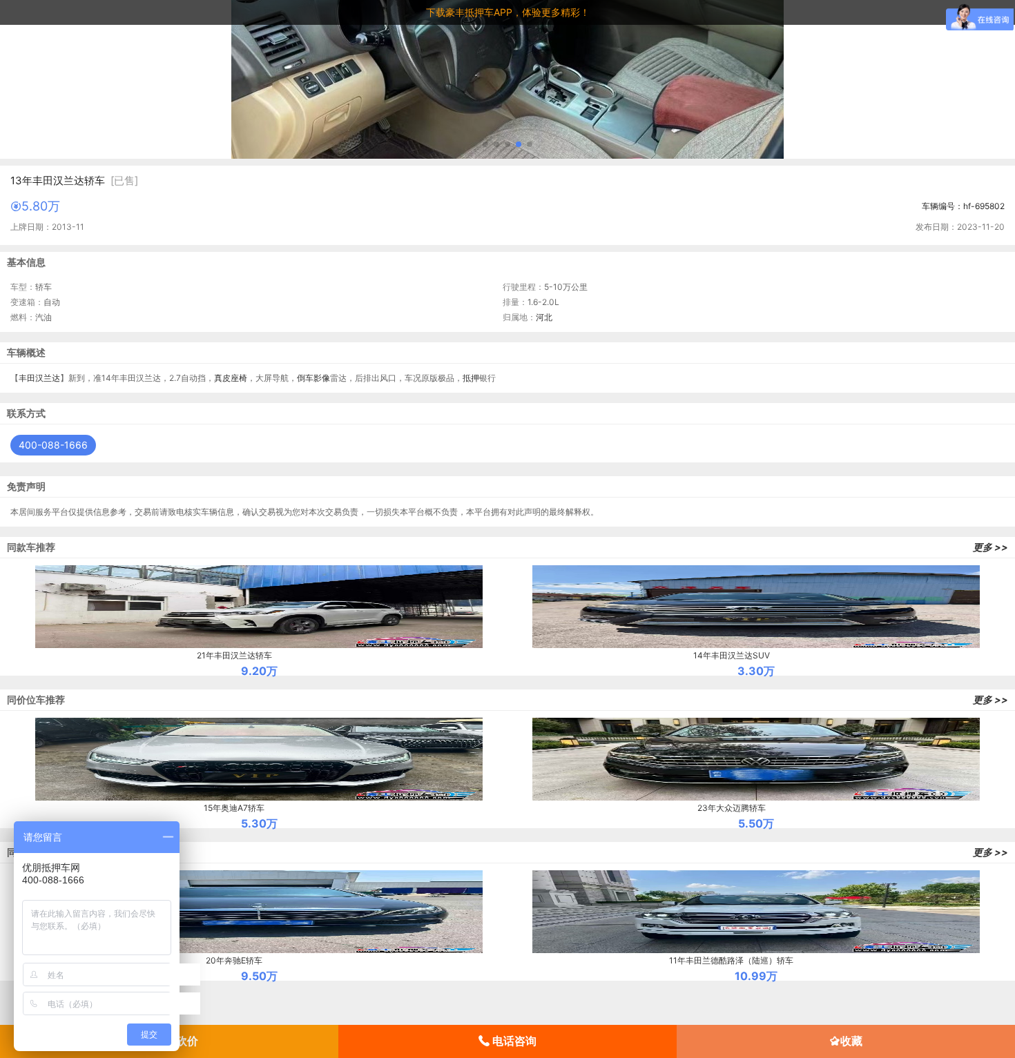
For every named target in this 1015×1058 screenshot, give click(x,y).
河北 (544, 317)
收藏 (851, 1041)
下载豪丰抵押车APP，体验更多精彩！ (508, 12)
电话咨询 (513, 1041)
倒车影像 (313, 378)
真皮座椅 (230, 378)
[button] (485, 144)
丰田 (27, 378)
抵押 (471, 378)
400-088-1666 (53, 445)
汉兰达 (47, 378)
